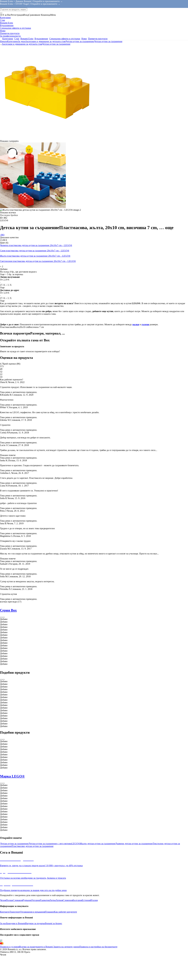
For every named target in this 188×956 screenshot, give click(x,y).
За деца (21, 41)
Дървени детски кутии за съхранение (134, 843)
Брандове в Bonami (15, 923)
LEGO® (76, 843)
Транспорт (15, 912)
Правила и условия (9, 946)
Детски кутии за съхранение (108, 41)
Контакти (5, 912)
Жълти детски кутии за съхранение (97, 843)
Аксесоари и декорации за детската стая (45, 41)
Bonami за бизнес (53, 923)
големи (145, 324)
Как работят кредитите (65, 912)
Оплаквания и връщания (32, 912)
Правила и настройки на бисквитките (98, 946)
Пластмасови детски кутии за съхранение (32, 846)
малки (135, 324)
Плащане (49, 912)
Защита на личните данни (66, 946)
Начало (3, 41)
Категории (12, 41)
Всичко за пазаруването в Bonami (36, 946)
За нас (3, 923)
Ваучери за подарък (35, 923)
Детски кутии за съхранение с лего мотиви (50, 843)
